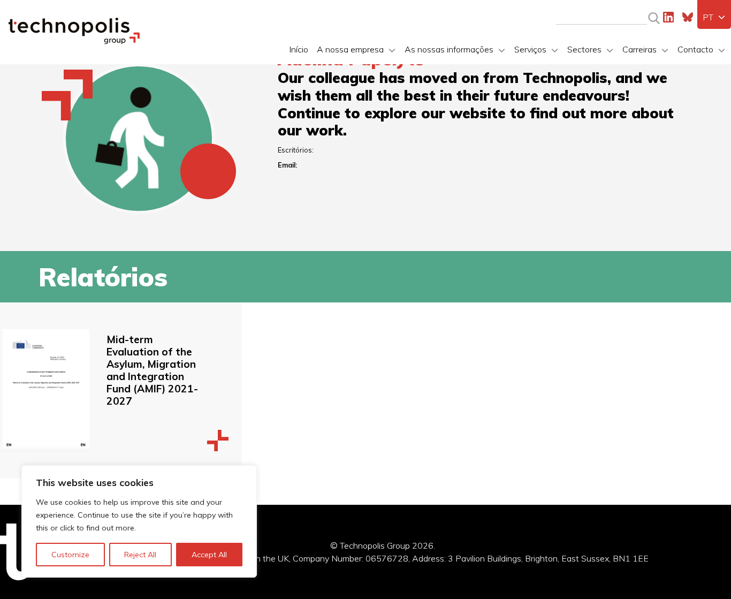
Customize (70, 554)
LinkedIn (668, 17)
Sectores (584, 49)
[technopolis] (74, 41)
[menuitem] (714, 17)
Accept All (209, 554)
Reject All (140, 554)
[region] (139, 521)
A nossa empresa (350, 49)
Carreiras (639, 49)
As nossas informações (449, 49)
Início (298, 49)
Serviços (530, 49)
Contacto (695, 49)
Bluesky (687, 17)
